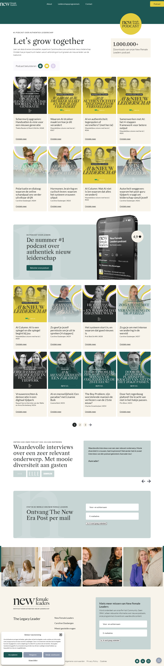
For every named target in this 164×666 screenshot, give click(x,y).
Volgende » (90, 424)
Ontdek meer (21, 139)
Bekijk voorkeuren (53, 655)
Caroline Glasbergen (64, 623)
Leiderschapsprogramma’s (68, 4)
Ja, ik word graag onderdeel (96, 523)
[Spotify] (137, 661)
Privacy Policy (33, 660)
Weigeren (32, 655)
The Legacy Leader (26, 619)
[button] (61, 635)
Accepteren (12, 655)
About (49, 4)
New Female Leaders (64, 618)
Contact (88, 4)
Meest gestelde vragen (65, 628)
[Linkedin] (143, 661)
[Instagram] (148, 661)
